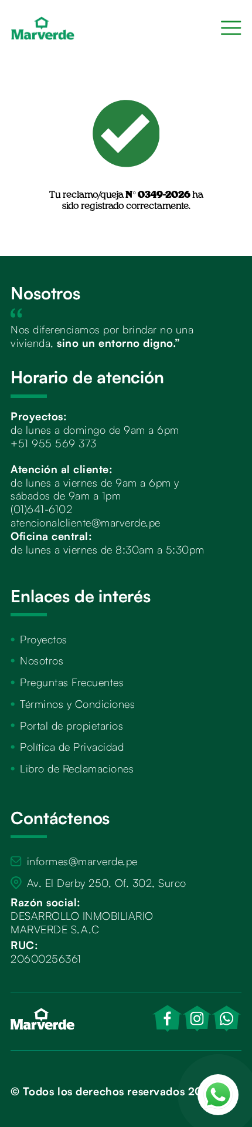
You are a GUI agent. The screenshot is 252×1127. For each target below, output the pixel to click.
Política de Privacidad (72, 746)
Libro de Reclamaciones (77, 768)
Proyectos (43, 639)
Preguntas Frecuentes (72, 682)
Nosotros (41, 660)
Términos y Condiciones (77, 703)
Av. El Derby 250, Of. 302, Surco (106, 882)
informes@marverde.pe (82, 861)
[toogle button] (231, 28)
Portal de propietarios (71, 725)
